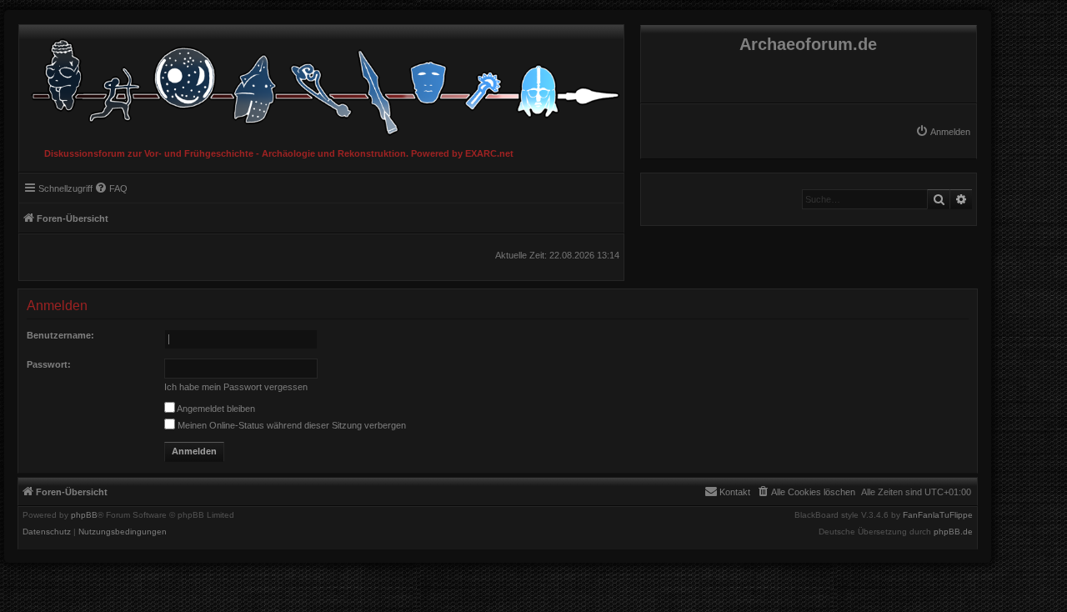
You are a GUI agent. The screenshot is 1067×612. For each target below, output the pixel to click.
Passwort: (49, 364)
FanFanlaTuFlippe (938, 515)
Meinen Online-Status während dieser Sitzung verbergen (290, 425)
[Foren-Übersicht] (321, 83)
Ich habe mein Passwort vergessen (236, 387)
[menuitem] (942, 132)
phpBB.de (953, 532)
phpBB (84, 515)
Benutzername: (60, 335)
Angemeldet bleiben (215, 409)
